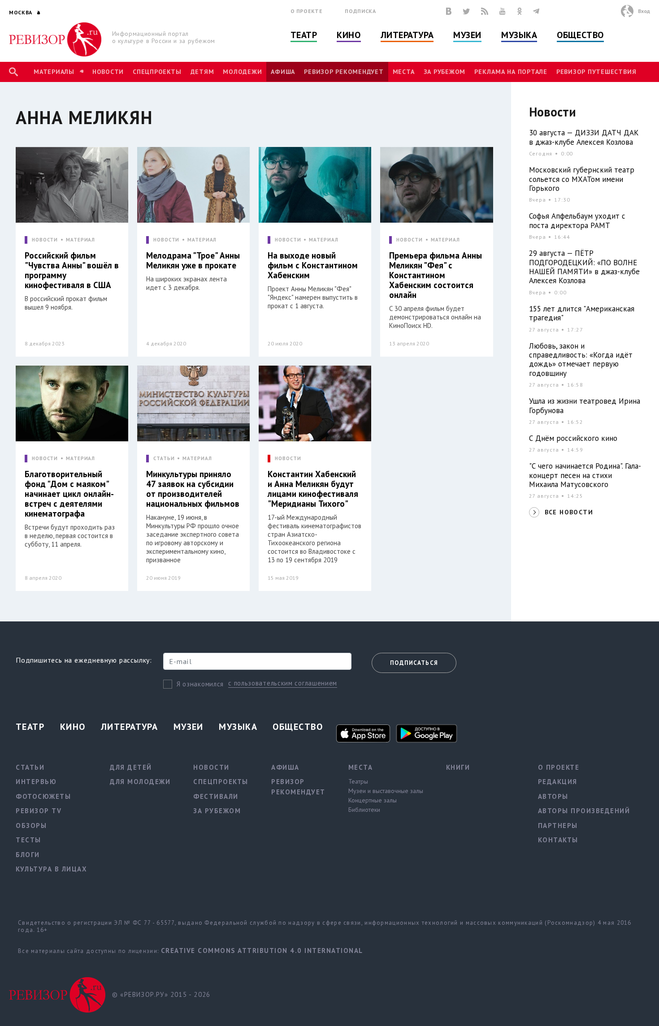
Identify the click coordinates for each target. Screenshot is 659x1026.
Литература (407, 35)
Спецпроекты (157, 72)
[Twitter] (466, 11)
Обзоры (31, 825)
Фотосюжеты (43, 796)
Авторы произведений (584, 810)
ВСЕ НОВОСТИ (569, 512)
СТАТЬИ (163, 458)
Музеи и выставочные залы (385, 791)
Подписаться (414, 663)
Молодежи (242, 72)
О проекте (306, 11)
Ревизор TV (38, 810)
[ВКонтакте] (448, 11)
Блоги (28, 854)
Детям (202, 72)
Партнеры (558, 825)
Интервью (36, 781)
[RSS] (484, 11)
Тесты (28, 840)
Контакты (558, 840)
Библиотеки (364, 810)
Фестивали (215, 796)
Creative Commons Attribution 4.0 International (262, 950)
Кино (348, 35)
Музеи (467, 35)
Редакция (557, 781)
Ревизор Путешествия (596, 72)
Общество (580, 35)
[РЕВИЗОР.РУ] (55, 39)
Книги (458, 767)
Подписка (360, 11)
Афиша (283, 72)
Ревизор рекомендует (343, 72)
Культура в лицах (51, 869)
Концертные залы (372, 800)
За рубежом (445, 72)
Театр (303, 35)
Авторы (553, 796)
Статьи (30, 767)
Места (404, 72)
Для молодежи (140, 781)
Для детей (131, 767)
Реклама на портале (510, 72)
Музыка (519, 35)
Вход (644, 11)
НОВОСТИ (45, 240)
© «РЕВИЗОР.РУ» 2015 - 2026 (161, 994)
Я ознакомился (200, 684)
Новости (108, 72)
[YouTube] (502, 11)
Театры (358, 781)
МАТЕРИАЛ (80, 240)
